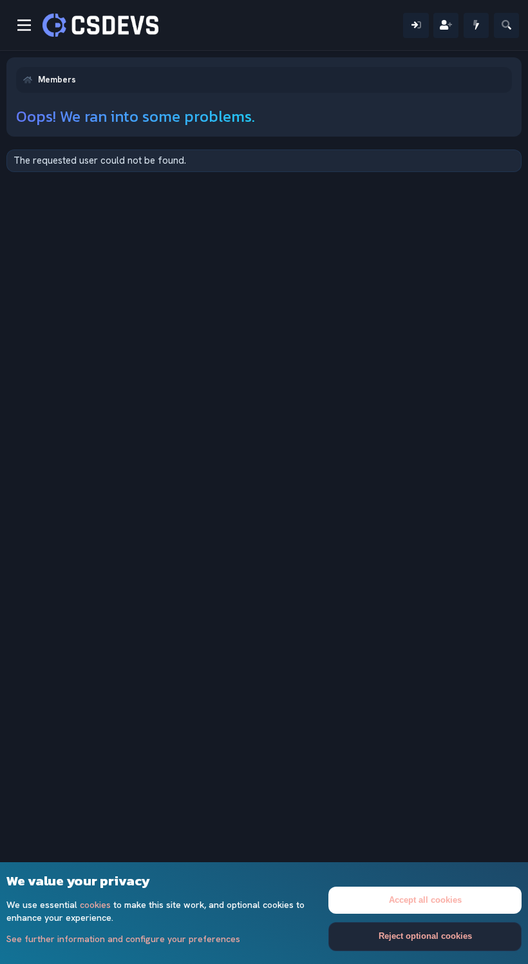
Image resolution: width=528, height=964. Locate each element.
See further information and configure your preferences (123, 939)
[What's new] (476, 25)
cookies (95, 905)
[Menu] (24, 25)
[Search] (506, 25)
